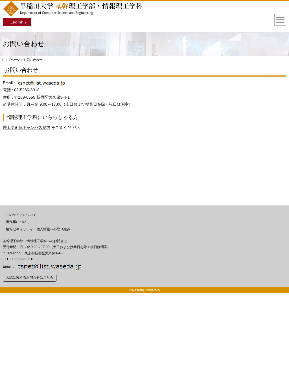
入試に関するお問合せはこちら (29, 277)
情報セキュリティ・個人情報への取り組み (38, 229)
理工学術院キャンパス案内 (26, 127)
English (16, 22)
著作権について (18, 222)
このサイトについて (21, 215)
